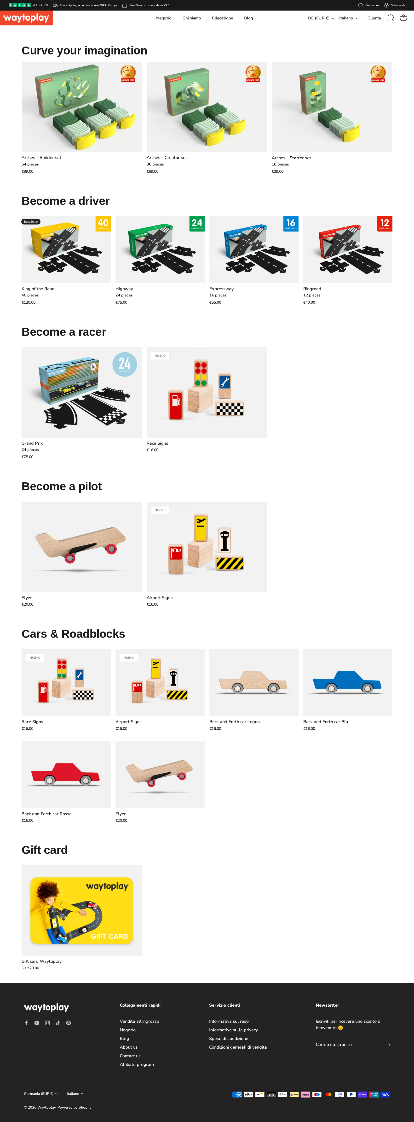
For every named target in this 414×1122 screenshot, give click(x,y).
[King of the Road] (66, 249)
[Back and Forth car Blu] (347, 682)
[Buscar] (391, 18)
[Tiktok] (58, 1022)
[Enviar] (387, 1044)
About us (129, 1047)
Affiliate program (137, 1064)
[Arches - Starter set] (332, 107)
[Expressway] (254, 249)
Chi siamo (192, 18)
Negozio (164, 18)
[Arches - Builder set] (82, 107)
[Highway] (160, 249)
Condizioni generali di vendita (238, 1047)
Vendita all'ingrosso (139, 1021)
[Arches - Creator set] (207, 107)
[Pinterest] (68, 1022)
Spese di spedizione (228, 1038)
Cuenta (374, 18)
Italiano (346, 18)
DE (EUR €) (319, 18)
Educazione (222, 18)
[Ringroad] (347, 249)
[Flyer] (82, 547)
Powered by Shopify (75, 1107)
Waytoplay (46, 1107)
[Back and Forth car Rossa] (66, 774)
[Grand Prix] (82, 392)
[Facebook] (26, 1022)
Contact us (130, 1056)
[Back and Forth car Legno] (254, 682)
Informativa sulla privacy (233, 1030)
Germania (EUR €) (39, 1094)
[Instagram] (47, 1022)
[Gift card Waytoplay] (82, 910)
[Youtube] (36, 1022)
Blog (248, 18)
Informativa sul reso (229, 1021)
